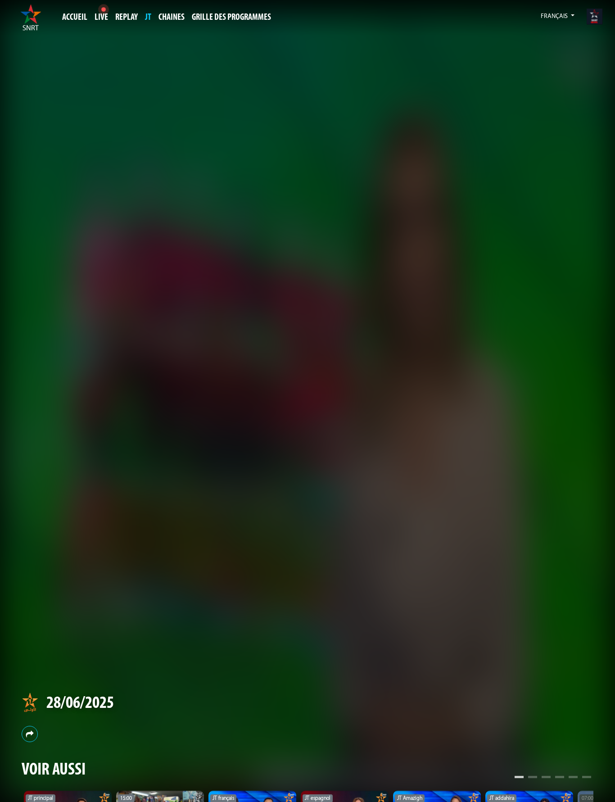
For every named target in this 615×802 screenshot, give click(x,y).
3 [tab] (546, 778)
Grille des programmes (231, 17)
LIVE (101, 17)
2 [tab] (532, 778)
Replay (126, 17)
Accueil (74, 17)
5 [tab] (573, 778)
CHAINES (171, 17)
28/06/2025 (80, 703)
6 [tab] (586, 778)
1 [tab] (519, 778)
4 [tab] (559, 778)
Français (555, 16)
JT (148, 17)
